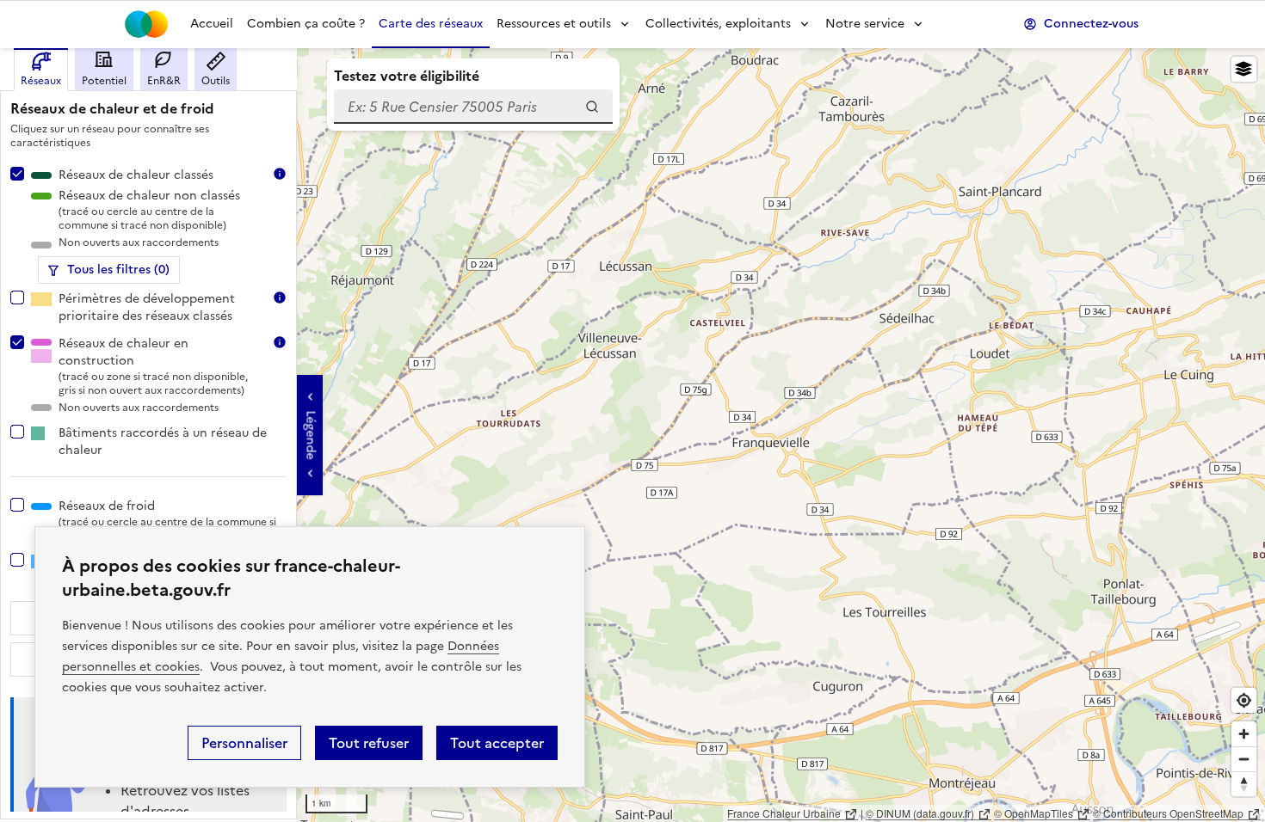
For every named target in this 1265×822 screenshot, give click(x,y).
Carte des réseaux (431, 24)
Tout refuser (369, 743)
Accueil (211, 24)
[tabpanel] (148, 451)
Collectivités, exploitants (718, 24)
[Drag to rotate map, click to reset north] (1243, 783)
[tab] (41, 69)
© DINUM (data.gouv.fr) (920, 813)
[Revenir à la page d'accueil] (146, 24)
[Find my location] (1243, 700)
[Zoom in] (1243, 733)
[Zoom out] (1243, 758)
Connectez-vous (1091, 24)
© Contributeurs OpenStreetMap (1168, 813)
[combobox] (473, 106)
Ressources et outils (554, 24)
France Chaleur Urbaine (784, 813)
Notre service (864, 24)
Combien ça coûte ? (306, 24)
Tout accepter (497, 743)
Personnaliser (244, 743)
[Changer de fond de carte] (1243, 69)
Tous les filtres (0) (118, 270)
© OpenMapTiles (1033, 813)
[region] (632, 435)
